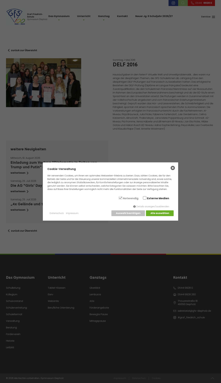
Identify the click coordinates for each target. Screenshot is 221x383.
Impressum (72, 213)
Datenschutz (57, 213)
